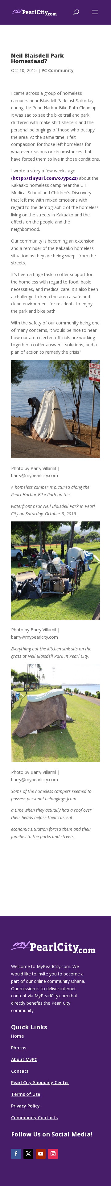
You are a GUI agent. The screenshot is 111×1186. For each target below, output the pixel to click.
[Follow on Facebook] (16, 1154)
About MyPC (24, 1059)
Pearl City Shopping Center (40, 1082)
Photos (18, 1048)
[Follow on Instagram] (53, 1154)
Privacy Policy (25, 1106)
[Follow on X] (28, 1154)
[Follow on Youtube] (41, 1154)
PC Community (58, 70)
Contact (20, 1071)
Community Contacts (34, 1117)
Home (17, 1036)
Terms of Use (25, 1094)
